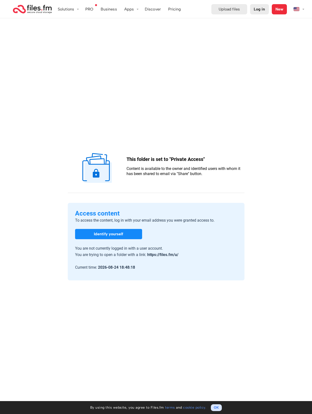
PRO (89, 9)
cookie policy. (194, 407)
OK (216, 407)
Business (109, 9)
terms (170, 407)
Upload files (229, 9)
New (279, 9)
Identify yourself (108, 234)
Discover (153, 9)
